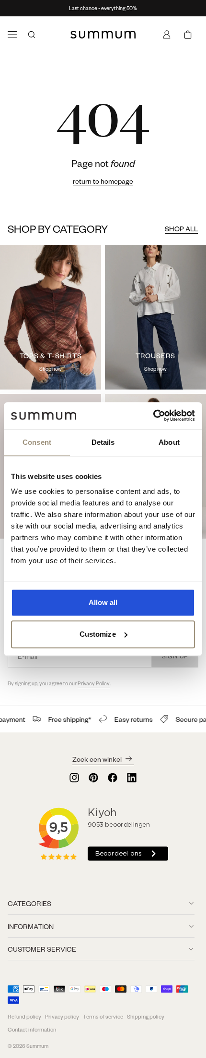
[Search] (31, 34)
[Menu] (12, 34)
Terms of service (103, 1016)
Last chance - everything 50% (103, 8)
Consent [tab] (37, 442)
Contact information (32, 1029)
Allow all (103, 602)
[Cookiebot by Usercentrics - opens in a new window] (153, 415)
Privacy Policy (94, 683)
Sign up (175, 656)
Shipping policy (145, 1016)
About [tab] (169, 442)
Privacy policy (62, 1016)
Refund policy (24, 1016)
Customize (98, 634)
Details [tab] (103, 442)
